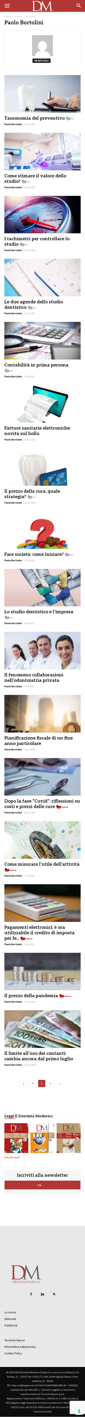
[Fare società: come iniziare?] (42, 530)
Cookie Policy (13, 1353)
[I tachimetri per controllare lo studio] (42, 215)
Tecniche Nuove (14, 1340)
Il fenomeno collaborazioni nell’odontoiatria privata (33, 677)
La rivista (10, 1312)
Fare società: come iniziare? (34, 554)
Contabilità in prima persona (36, 365)
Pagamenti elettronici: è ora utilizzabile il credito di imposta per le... (39, 933)
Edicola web (12, 1157)
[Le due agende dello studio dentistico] (42, 277)
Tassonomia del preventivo (34, 118)
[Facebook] (31, 1294)
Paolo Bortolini (13, 124)
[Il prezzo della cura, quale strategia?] (42, 467)
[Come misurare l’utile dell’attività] (42, 840)
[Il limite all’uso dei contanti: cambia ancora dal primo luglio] (42, 1029)
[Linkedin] (42, 1294)
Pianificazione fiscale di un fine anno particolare (38, 740)
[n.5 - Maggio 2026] (69, 1139)
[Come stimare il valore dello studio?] (42, 151)
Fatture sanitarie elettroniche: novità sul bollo (37, 430)
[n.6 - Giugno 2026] (42, 1139)
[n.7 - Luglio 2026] (16, 1139)
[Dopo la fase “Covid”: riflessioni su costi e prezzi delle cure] (42, 777)
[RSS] (54, 1294)
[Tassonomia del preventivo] (42, 94)
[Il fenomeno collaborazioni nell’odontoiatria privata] (42, 650)
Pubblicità (10, 1325)
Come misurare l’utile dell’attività (42, 864)
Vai (40, 1185)
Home (7, 16)
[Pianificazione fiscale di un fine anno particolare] (42, 714)
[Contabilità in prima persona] (42, 341)
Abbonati (10, 1319)
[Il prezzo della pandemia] (42, 971)
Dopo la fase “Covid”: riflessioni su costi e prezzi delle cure (42, 803)
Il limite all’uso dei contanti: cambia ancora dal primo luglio (38, 1056)
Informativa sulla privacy (20, 1347)
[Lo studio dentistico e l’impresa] (42, 588)
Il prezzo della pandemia (31, 995)
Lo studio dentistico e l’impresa (38, 612)
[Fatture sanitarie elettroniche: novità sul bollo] (42, 404)
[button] (79, 6)
